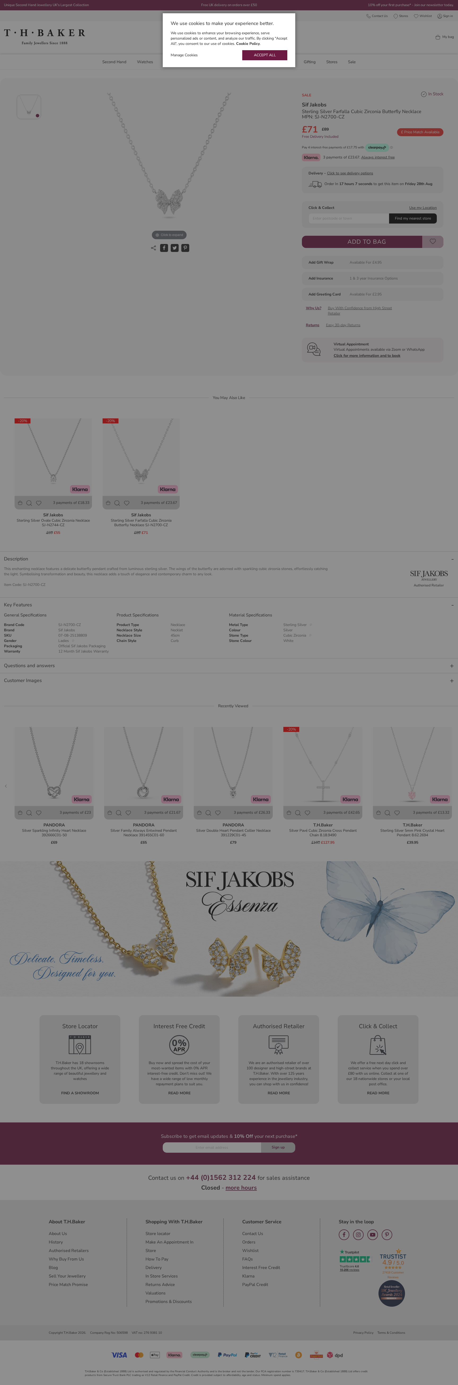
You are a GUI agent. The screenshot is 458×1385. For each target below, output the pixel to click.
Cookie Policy (248, 43)
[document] (229, 40)
